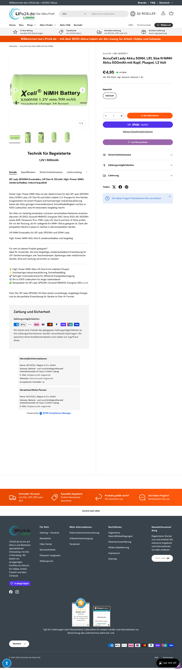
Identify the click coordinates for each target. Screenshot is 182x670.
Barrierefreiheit (47, 549)
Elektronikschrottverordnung (84, 532)
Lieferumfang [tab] (74, 172)
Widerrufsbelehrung (118, 547)
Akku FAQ (65, 25)
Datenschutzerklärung (119, 541)
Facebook (75, 544)
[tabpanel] (49, 238)
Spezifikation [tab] (28, 172)
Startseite (13, 46)
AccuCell (107, 53)
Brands (142, 2)
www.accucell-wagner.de (41, 378)
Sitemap (112, 558)
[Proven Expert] (101, 616)
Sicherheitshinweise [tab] (51, 172)
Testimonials (144, 25)
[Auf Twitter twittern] (114, 187)
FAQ (152, 2)
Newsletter (45, 538)
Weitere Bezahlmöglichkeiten (138, 131)
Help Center (46, 544)
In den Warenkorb (149, 115)
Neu (21, 25)
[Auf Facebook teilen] (120, 187)
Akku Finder (46, 25)
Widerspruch (46, 561)
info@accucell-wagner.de (38, 375)
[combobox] (94, 14)
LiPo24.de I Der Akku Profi (30, 657)
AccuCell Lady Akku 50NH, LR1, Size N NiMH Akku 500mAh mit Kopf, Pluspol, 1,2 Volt (37, 46)
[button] (171, 13)
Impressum (114, 553)
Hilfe (130, 25)
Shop (30, 25)
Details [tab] (13, 172)
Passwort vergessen (50, 555)
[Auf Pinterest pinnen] (126, 187)
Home (12, 25)
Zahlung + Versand (49, 532)
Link (112, 632)
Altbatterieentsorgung (81, 538)
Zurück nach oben (91, 511)
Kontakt (78, 25)
